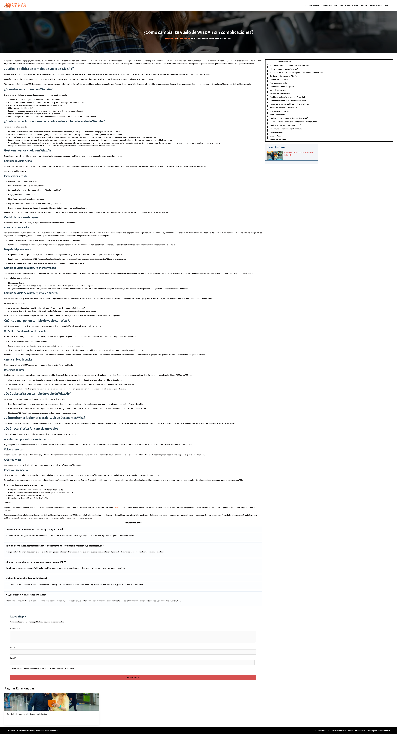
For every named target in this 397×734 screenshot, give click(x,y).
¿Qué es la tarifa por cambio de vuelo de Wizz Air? (289, 118)
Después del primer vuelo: (280, 94)
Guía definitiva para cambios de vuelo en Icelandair (27, 714)
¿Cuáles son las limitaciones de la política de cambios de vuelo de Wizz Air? (299, 72)
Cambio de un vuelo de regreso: (282, 87)
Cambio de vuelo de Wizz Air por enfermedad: (287, 97)
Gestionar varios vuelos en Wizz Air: (284, 76)
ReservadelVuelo (171, 38)
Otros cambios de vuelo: (279, 111)
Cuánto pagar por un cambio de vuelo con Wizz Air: (289, 104)
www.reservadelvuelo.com (23, 731)
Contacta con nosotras (337, 731)
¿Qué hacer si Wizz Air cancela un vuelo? (285, 125)
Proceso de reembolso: (279, 139)
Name (13, 647)
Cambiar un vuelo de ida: (279, 79)
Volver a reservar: (276, 132)
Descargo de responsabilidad (378, 731)
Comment (15, 629)
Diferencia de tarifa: (277, 115)
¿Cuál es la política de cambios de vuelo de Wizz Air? (290, 65)
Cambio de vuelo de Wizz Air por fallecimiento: (288, 101)
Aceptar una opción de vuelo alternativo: (286, 129)
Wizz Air (118, 507)
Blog (386, 5)
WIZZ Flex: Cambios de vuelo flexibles (284, 108)
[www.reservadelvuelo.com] (15, 5)
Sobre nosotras (320, 731)
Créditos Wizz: (275, 136)
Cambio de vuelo (312, 5)
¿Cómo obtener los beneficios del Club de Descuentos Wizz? (293, 122)
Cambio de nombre (329, 5)
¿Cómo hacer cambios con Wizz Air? (284, 69)
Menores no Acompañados (371, 5)
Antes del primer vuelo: (279, 90)
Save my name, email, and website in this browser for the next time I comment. (43, 669)
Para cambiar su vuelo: (278, 83)
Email (13, 658)
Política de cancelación (349, 5)
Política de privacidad (356, 731)
